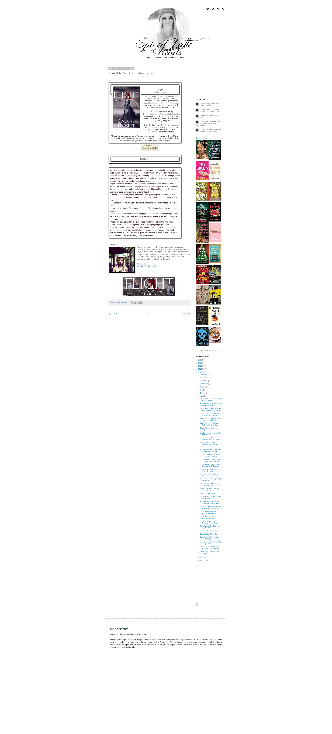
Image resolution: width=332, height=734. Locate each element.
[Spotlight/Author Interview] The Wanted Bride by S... (211, 434)
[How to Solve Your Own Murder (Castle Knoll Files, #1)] (215, 263)
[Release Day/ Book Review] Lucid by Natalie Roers (210, 485)
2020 (200, 360)
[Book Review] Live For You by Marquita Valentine (210, 404)
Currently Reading (202, 138)
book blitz (117, 302)
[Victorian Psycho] (215, 200)
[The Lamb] (215, 221)
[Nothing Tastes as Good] (215, 325)
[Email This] (132, 303)
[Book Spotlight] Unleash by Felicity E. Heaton (209, 470)
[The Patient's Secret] (215, 304)
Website (140, 266)
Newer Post (113, 314)
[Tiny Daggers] (202, 180)
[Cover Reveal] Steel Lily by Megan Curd (209, 429)
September (204, 384)
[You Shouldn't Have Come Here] (202, 222)
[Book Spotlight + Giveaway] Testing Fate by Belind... (209, 414)
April (202, 557)
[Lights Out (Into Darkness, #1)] (202, 345)
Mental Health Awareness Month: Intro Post (209, 104)
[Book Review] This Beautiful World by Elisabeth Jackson (210, 130)
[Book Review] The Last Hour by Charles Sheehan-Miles (210, 460)
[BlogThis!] (134, 303)
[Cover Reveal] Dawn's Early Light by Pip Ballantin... (210, 419)
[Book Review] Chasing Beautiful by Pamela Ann (209, 512)
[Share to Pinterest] (142, 303)
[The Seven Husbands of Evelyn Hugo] (202, 264)
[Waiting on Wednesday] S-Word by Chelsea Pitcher (209, 548)
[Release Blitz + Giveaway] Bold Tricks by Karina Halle (210, 110)
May (201, 396)
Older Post (186, 314)
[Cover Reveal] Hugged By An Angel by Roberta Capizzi (210, 409)
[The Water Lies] (215, 284)
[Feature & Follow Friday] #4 (209, 531)
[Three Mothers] (215, 159)
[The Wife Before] (202, 283)
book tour (124, 302)
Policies (182, 57)
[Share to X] (137, 303)
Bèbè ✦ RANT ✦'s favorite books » (211, 351)
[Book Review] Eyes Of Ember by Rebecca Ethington (210, 450)
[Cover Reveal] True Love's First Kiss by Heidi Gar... (209, 424)
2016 (200, 363)
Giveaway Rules (170, 57)
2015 (200, 366)
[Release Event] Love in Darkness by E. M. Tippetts (210, 439)
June (202, 393)
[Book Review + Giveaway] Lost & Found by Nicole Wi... (210, 502)
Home (149, 57)
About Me (157, 57)
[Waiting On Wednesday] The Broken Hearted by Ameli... (210, 507)
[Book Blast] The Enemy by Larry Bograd (209, 489)
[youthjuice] (215, 242)
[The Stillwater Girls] (202, 304)
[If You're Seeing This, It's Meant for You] (202, 242)
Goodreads (149, 266)
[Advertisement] (209, 81)
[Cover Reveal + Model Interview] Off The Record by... (209, 444)
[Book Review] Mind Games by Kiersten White (210, 527)
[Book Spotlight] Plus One (209, 534)
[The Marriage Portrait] (202, 201)
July (201, 390)
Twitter (156, 266)
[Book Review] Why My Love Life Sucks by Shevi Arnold (210, 538)
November (204, 378)
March (202, 560)
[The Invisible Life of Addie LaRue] (202, 325)
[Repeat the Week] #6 (207, 494)
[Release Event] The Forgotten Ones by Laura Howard (210, 475)
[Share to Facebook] (139, 303)
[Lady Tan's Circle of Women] (202, 159)
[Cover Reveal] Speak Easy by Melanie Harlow (210, 399)
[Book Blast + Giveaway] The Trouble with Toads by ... (210, 455)
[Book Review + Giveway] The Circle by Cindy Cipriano (210, 465)
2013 (200, 372)
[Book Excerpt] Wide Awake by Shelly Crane (210, 543)
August (202, 387)
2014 (200, 369)
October (203, 381)
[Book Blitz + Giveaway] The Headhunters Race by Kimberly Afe (208, 123)
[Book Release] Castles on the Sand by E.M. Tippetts (210, 517)
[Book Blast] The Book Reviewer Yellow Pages (209, 522)
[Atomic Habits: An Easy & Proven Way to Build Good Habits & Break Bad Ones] (215, 180)
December (204, 375)
